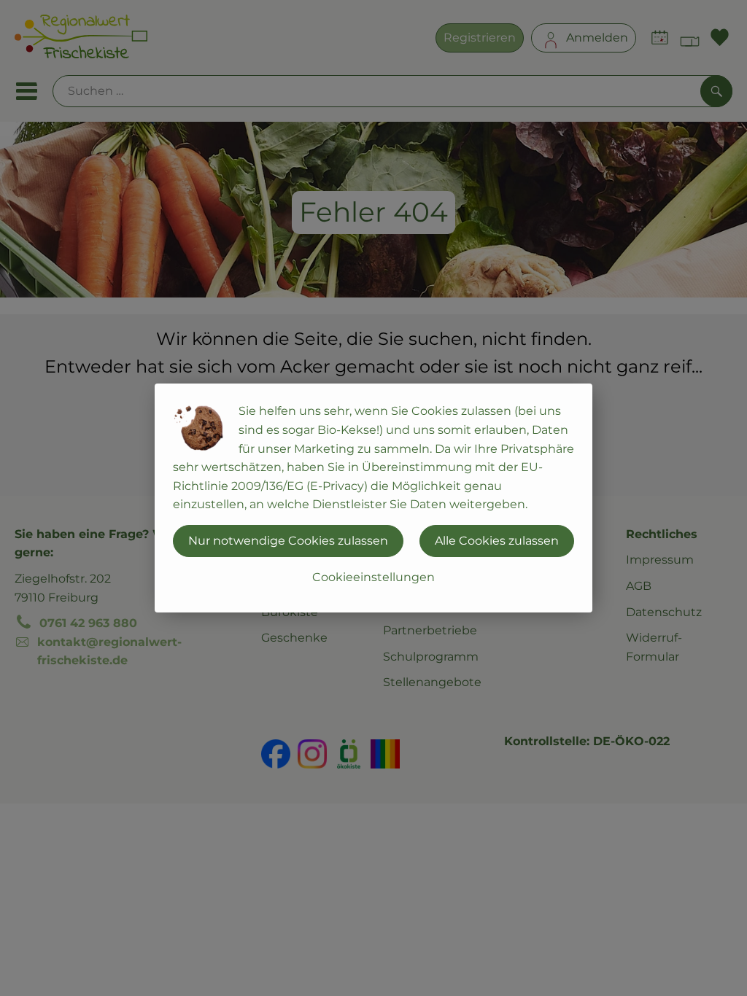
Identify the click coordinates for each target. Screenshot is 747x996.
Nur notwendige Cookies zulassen (288, 541)
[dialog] (373, 498)
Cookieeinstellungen (373, 577)
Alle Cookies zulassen (497, 541)
